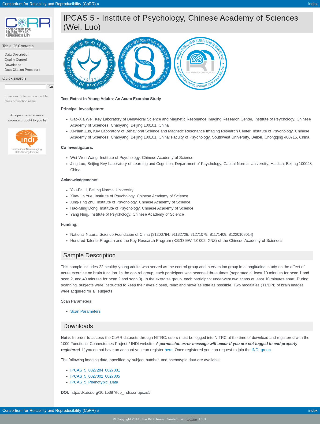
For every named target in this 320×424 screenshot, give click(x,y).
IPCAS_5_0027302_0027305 (95, 376)
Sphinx (192, 419)
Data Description (17, 54)
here (168, 349)
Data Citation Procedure (22, 69)
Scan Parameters (85, 311)
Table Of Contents (18, 46)
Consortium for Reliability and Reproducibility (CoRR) (49, 3)
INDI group (261, 349)
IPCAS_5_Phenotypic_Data (94, 382)
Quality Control (16, 59)
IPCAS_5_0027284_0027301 (95, 370)
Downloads (13, 65)
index (313, 3)
